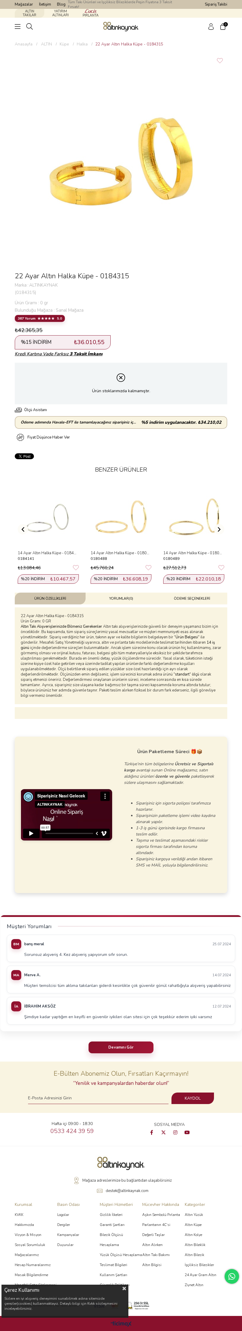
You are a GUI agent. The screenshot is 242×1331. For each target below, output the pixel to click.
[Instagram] (175, 1132)
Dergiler (63, 1224)
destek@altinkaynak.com (127, 1190)
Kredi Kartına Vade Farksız (58, 354)
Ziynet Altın (194, 1285)
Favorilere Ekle (76, 567)
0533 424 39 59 (72, 1131)
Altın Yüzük (194, 1214)
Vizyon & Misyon (28, 1234)
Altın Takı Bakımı (156, 1254)
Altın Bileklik (195, 1244)
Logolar (63, 1214)
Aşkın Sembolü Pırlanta (161, 1214)
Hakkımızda (24, 1224)
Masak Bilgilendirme (31, 1275)
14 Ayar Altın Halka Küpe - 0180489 (193, 553)
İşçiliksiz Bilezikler (199, 1265)
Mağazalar (24, 4)
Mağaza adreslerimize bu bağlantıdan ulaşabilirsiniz (127, 1180)
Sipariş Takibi (216, 4)
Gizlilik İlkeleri (111, 1214)
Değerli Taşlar (153, 1234)
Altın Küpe (193, 1224)
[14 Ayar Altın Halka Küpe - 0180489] (193, 516)
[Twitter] (163, 1132)
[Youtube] (187, 1132)
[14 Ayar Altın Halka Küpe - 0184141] (48, 516)
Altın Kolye (193, 1234)
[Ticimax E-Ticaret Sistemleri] (121, 1324)
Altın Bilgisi (151, 1265)
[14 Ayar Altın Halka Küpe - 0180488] (121, 516)
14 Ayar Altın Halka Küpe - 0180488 (121, 553)
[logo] (121, 1163)
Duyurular (65, 1244)
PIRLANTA (91, 15)
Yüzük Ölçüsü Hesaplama (121, 1254)
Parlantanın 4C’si (156, 1224)
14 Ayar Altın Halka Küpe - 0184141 (48, 553)
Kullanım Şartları (113, 1275)
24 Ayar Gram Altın (200, 1275)
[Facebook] (151, 1132)
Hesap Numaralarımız (33, 1265)
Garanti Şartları (112, 1224)
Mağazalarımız (27, 1254)
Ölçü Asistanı (35, 410)
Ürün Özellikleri (50, 598)
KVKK (19, 1214)
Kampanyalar (68, 1234)
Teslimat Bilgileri (113, 1265)
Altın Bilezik (194, 1254)
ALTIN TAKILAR (29, 13)
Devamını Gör (120, 1047)
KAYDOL (193, 1098)
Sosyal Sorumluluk (30, 1244)
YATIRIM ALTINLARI (60, 13)
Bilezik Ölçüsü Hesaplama (111, 1239)
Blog (61, 4)
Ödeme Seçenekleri (192, 598)
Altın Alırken (152, 1244)
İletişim (45, 4)
